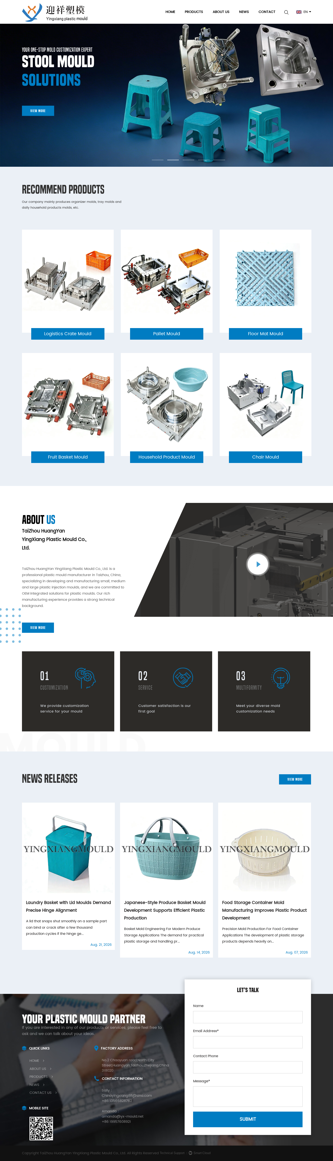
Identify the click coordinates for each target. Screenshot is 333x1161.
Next (22, 476)
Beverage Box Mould (202, 18)
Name (198, 1006)
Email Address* (206, 1031)
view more (38, 111)
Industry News (251, 18)
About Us (221, 12)
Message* (201, 1081)
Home (170, 12)
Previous (22, 229)
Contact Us (40, 1093)
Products (194, 12)
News (244, 12)
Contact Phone (205, 1056)
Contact (267, 12)
